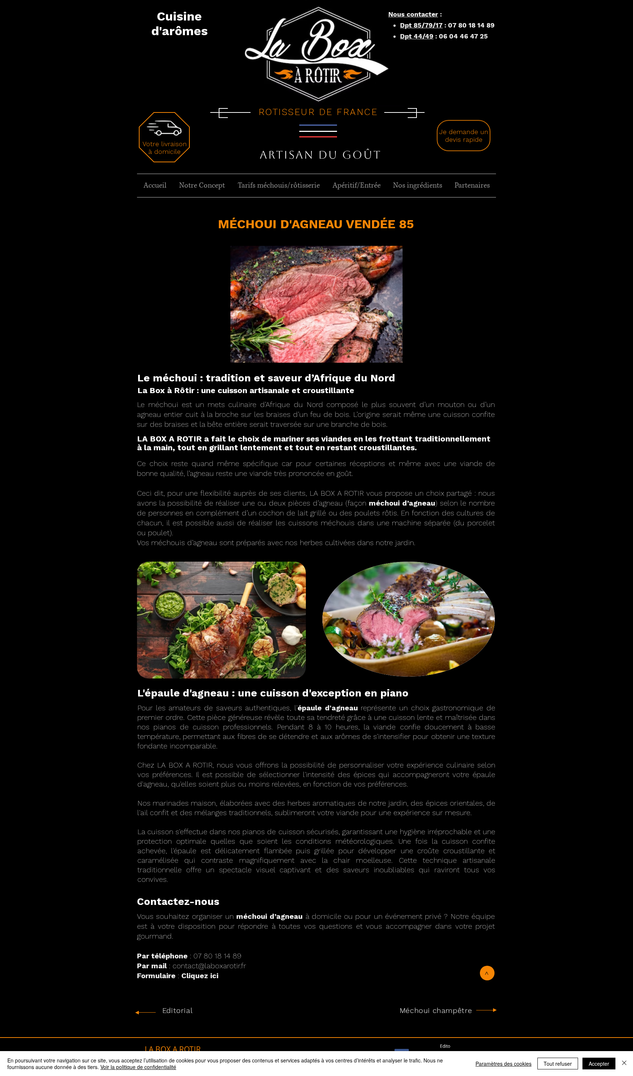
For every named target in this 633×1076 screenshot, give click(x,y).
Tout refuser (558, 1063)
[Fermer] (624, 1063)
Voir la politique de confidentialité (138, 1067)
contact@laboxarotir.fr (209, 965)
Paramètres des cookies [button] (503, 1063)
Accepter (599, 1063)
